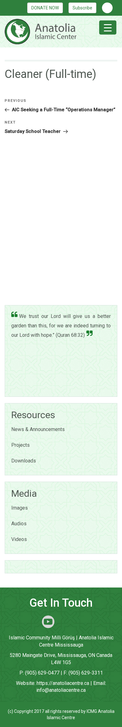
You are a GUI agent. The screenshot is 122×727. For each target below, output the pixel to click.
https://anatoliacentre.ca (63, 683)
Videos (19, 539)
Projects (20, 445)
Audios (19, 524)
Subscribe (82, 7)
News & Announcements (38, 429)
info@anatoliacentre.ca (61, 690)
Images (19, 508)
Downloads (23, 461)
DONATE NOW (45, 7)
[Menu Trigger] (107, 27)
